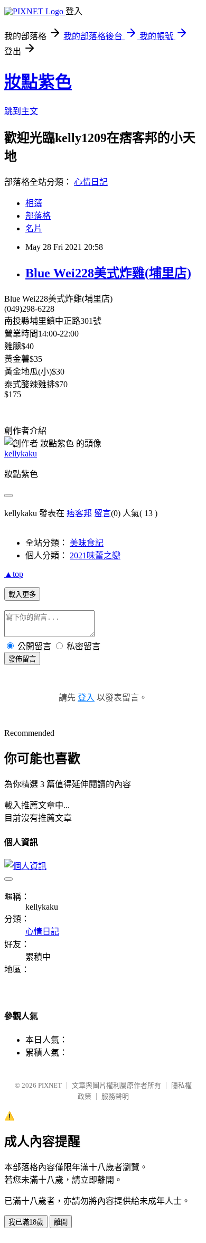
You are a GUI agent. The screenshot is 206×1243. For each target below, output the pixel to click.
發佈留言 (22, 659)
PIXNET (50, 1085)
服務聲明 (115, 1096)
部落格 (38, 215)
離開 (61, 1222)
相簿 (33, 203)
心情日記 (91, 181)
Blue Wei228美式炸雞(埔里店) (108, 273)
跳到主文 (21, 111)
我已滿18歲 (25, 1222)
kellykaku (20, 453)
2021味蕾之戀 (95, 555)
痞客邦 (79, 513)
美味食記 (87, 542)
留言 (102, 513)
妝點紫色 (38, 81)
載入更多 (22, 595)
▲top (13, 573)
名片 (33, 228)
